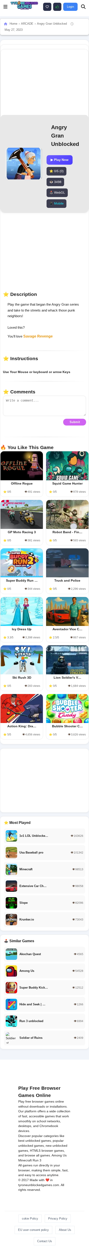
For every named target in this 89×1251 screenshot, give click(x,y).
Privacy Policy (57, 1218)
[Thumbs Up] (57, 7)
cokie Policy (30, 1218)
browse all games (37, 1155)
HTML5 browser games (47, 1150)
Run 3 (37, 1160)
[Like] (47, 7)
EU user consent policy (33, 1230)
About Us (65, 1230)
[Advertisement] (44, 780)
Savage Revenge (38, 336)
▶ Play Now (59, 160)
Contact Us (44, 1241)
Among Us (59, 1155)
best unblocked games (34, 1140)
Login (70, 6)
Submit (75, 422)
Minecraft (25, 1160)
